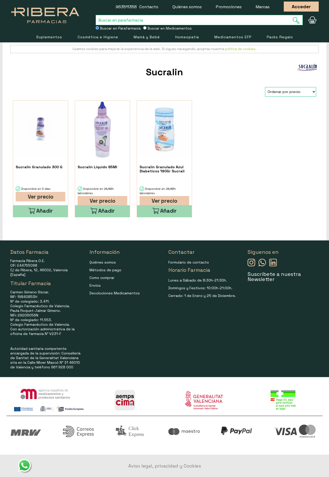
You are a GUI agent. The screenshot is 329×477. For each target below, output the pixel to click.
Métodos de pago (105, 270)
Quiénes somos (187, 7)
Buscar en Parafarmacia (120, 28)
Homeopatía (187, 37)
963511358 (126, 7)
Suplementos (49, 37)
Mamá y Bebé (147, 37)
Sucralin (164, 72)
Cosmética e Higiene (98, 37)
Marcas (263, 7)
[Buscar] (298, 20)
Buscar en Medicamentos (169, 28)
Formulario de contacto (188, 262)
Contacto (148, 7)
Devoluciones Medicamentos (114, 293)
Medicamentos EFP (232, 37)
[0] (312, 20)
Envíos (95, 285)
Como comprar (101, 277)
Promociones (229, 7)
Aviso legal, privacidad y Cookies (164, 466)
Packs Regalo (280, 37)
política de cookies (240, 49)
